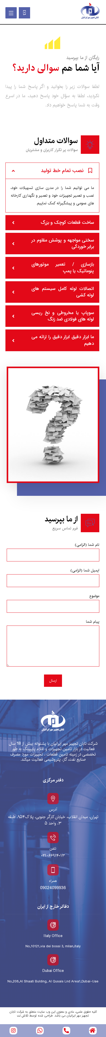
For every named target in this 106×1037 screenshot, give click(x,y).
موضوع (94, 596)
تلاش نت (22, 1015)
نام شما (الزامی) (87, 544)
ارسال (53, 681)
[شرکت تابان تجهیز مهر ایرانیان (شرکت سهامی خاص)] (90, 11)
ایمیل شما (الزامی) (84, 570)
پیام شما (92, 621)
